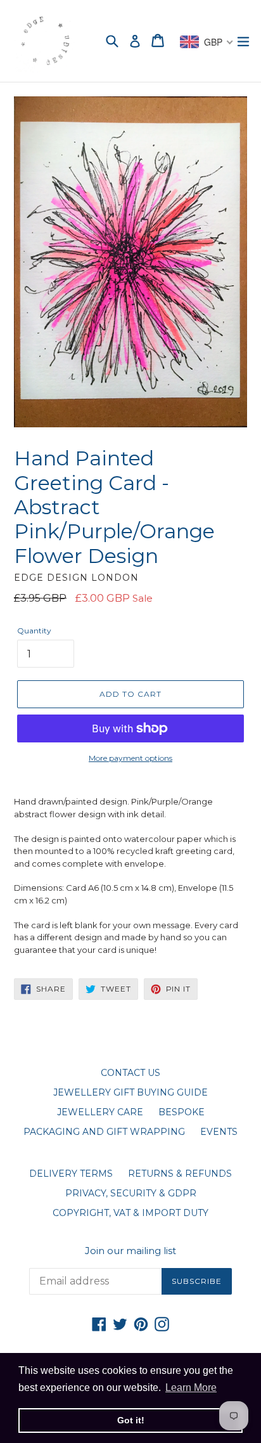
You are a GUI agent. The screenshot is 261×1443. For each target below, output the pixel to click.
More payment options (130, 758)
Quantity (34, 630)
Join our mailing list (130, 1251)
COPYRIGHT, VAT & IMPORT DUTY (130, 1213)
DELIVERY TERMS (71, 1173)
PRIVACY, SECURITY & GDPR (130, 1193)
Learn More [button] (191, 1387)
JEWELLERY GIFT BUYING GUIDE (130, 1092)
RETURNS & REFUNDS (180, 1173)
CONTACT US (130, 1072)
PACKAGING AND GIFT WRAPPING (104, 1131)
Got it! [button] (130, 1420)
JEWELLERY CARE (100, 1112)
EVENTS (219, 1131)
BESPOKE (181, 1112)
